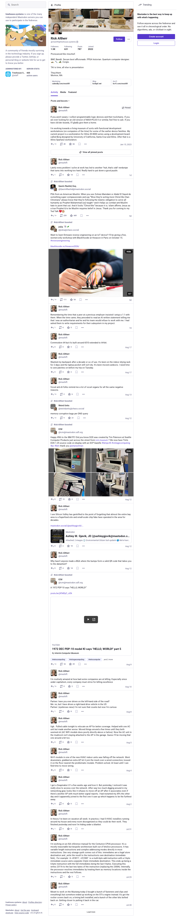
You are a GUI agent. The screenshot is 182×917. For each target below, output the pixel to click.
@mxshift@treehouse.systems (63, 42)
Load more (91, 912)
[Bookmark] (79, 144)
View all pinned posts (93, 152)
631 (66, 49)
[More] (85, 144)
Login (156, 43)
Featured (72, 92)
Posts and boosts (59, 101)
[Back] (51, 5)
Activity (54, 92)
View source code (22, 913)
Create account (156, 36)
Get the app (25, 910)
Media (63, 92)
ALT (129, 294)
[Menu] (128, 39)
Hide (129, 251)
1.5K (53, 49)
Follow (119, 39)
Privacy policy (11, 905)
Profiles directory (35, 902)
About (24, 902)
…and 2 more (108, 660)
